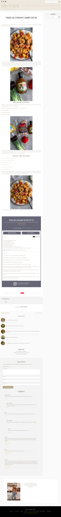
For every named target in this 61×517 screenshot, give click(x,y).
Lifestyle (17, 511)
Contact (58, 5)
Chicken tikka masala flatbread (8, 160)
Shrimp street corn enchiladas (8, 158)
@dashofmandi (21, 284)
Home (23, 5)
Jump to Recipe (18, 22)
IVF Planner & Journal (21, 351)
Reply (5, 398)
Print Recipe (25, 22)
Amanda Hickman (18, 228)
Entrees (16, 14)
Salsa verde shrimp (6, 169)
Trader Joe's (26, 14)
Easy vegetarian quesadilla (7, 167)
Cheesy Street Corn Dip (21, 354)
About (21, 511)
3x (38, 236)
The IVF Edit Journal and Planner (39, 5)
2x (36, 236)
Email (4, 379)
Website (4, 383)
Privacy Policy (56, 8)
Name (4, 376)
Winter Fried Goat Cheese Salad (21, 352)
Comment (5, 368)
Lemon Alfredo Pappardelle (11, 337)
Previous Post (5, 313)
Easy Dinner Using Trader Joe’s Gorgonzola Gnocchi (17, 343)
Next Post (38, 313)
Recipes (28, 5)
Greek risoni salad (5, 164)
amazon (18, 151)
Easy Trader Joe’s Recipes (11, 320)
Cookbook (51, 5)
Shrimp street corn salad (7, 162)
